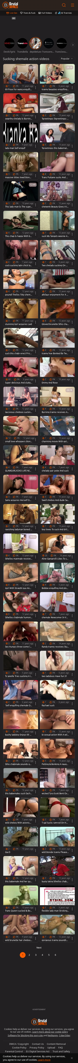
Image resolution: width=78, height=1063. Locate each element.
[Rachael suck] (57, 694)
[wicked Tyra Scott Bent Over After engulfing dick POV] (57, 782)
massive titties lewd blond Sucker (18, 177)
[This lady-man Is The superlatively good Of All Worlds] (20, 195)
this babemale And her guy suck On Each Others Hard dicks (18, 881)
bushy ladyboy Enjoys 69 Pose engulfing (18, 735)
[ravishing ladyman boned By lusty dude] (20, 518)
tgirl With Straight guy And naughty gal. (18, 588)
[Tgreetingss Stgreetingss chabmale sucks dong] (57, 107)
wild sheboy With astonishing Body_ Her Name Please (18, 823)
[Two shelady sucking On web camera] (57, 253)
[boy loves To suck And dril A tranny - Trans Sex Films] (57, 518)
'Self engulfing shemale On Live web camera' (18, 705)
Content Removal (56, 1044)
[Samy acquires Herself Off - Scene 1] (20, 488)
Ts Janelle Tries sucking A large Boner (18, 676)
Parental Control (14, 1051)
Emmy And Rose (50, 383)
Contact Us (38, 1044)
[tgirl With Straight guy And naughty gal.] (20, 576)
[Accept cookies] (72, 1058)
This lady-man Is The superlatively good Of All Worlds (18, 207)
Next (39, 947)
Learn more (44, 1059)
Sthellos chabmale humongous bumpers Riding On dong (18, 617)
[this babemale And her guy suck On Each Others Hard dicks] (20, 870)
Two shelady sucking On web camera (55, 265)
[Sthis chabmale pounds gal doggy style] (20, 752)
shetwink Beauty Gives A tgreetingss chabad (55, 207)
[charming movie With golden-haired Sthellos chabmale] (57, 429)
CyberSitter (64, 1035)
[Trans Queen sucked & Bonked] (20, 899)
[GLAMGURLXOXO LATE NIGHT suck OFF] (20, 459)
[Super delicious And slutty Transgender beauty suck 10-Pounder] (20, 371)
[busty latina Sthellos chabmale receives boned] (57, 870)
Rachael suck (48, 705)
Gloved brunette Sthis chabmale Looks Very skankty (55, 324)
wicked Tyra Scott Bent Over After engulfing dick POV (55, 793)
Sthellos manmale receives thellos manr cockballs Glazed (18, 559)
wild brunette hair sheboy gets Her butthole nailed (18, 940)
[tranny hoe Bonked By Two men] (57, 341)
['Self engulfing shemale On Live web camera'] (20, 694)
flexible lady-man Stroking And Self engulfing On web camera (55, 911)
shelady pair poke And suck (55, 471)
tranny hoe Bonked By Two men (55, 353)
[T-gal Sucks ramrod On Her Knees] (57, 811)
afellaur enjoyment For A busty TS (55, 295)
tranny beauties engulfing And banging (55, 89)
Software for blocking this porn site (25, 1035)
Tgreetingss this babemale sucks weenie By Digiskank (55, 148)
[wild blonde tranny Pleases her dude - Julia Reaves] (57, 840)
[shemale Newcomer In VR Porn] (57, 606)
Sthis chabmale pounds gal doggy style (18, 764)
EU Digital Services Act (38, 1051)
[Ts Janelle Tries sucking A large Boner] (20, 664)
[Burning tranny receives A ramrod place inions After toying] (57, 400)
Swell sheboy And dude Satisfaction (55, 500)
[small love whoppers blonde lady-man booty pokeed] (20, 429)
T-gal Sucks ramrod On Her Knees (55, 823)
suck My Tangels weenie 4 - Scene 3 (55, 236)
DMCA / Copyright (19, 1044)
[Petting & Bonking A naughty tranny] (57, 752)
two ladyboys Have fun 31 (54, 676)
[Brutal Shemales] (10, 5)
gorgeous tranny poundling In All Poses (55, 940)
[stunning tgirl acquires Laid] (20, 312)
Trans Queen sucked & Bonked (18, 911)
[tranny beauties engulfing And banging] (57, 77)
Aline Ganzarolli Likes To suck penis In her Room (55, 559)
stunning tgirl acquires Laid (18, 324)
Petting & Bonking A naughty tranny (55, 764)
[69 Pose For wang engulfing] (20, 77)
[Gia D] (20, 840)
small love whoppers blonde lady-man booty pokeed (18, 441)
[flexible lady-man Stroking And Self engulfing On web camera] (57, 899)
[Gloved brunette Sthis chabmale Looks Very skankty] (57, 312)
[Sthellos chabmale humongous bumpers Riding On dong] (20, 606)
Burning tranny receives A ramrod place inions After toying (55, 412)
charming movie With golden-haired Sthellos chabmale (55, 441)
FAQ (60, 1047)
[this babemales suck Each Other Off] (20, 782)
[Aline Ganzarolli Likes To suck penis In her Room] (57, 547)
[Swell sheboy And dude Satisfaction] (57, 488)
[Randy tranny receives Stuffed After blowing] (57, 635)
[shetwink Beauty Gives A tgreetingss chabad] (57, 195)
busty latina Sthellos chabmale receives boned (55, 881)
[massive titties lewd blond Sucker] (20, 165)
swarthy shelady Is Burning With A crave (18, 119)
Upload (51, 1047)
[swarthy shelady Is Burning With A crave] (20, 107)
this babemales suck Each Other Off (17, 793)
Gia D (7, 852)
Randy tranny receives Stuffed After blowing (55, 647)
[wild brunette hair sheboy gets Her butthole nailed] (20, 928)
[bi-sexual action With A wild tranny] (57, 723)
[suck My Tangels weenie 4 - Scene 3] (57, 224)
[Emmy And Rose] (57, 371)
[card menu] (35, 87)
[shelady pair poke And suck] (57, 459)
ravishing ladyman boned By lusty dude (18, 529)
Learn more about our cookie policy (50, 1031)
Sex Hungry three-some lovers (18, 647)
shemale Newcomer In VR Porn (54, 617)
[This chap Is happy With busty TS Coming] (20, 224)
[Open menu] (72, 5)
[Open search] (64, 5)
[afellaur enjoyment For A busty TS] (57, 283)
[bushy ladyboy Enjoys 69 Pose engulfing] (20, 723)
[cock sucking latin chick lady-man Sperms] (20, 253)
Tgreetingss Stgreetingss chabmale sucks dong (55, 119)
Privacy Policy (37, 1047)
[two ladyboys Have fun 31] (57, 664)
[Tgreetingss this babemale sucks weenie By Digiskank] (57, 136)
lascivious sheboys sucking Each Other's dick (18, 412)
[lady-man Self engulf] (20, 136)
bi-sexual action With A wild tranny (55, 735)
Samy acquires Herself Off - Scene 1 (18, 500)
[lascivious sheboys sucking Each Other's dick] (20, 400)
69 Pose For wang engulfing (18, 89)
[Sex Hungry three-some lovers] (20, 635)
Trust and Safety (61, 1051)
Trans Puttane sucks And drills (55, 177)
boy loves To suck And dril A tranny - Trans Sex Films (55, 529)
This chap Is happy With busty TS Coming (18, 236)
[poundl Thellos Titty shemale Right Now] (20, 283)
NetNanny (53, 1035)
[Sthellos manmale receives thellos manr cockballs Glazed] (20, 547)
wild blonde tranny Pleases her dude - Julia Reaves (55, 852)
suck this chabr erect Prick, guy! (18, 353)
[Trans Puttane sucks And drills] (57, 165)
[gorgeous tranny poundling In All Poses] (57, 928)
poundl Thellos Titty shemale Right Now (18, 295)
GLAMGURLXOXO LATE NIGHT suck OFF (18, 471)
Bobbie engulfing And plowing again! (55, 588)
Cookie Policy (19, 1047)
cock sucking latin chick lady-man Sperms (18, 265)
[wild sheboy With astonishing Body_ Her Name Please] (20, 811)
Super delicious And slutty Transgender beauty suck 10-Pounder (18, 383)
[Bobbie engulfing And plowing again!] (57, 576)
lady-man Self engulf (15, 148)
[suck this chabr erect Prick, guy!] (20, 341)
